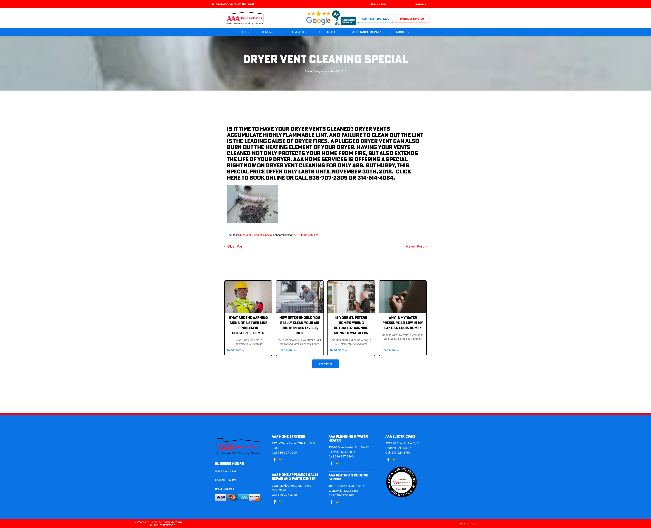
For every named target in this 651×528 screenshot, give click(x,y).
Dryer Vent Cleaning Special (255, 234)
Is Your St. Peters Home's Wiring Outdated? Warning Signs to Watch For (351, 325)
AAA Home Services (306, 234)
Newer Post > (416, 246)
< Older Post (233, 246)
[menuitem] (379, 4)
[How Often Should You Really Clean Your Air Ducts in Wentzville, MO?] (299, 297)
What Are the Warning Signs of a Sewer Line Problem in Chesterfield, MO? (248, 325)
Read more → (236, 350)
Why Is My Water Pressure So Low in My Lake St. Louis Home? (402, 323)
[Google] (281, 502)
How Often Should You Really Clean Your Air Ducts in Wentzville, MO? (299, 325)
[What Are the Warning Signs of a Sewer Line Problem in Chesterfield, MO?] (248, 297)
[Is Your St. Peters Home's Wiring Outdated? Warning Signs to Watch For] (351, 297)
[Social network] (281, 460)
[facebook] (275, 460)
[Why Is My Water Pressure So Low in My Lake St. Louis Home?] (403, 297)
